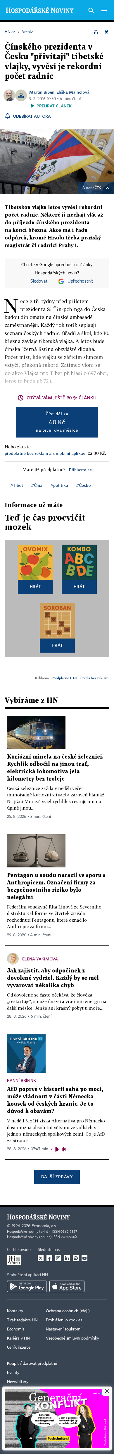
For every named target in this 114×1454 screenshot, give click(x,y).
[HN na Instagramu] (58, 1258)
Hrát (35, 586)
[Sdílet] (96, 32)
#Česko (83, 485)
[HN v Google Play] (26, 1286)
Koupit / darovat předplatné (32, 1364)
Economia (16, 1329)
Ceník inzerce (18, 1347)
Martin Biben (41, 91)
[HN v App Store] (66, 1286)
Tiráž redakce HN (22, 1320)
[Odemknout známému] (106, 32)
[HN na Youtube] (84, 1258)
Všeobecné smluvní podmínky (72, 1338)
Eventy (13, 1373)
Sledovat (39, 281)
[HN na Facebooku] (49, 1258)
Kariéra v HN (18, 1338)
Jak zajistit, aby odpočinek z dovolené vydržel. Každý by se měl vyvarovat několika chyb (53, 978)
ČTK (98, 188)
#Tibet (17, 485)
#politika (59, 485)
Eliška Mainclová (72, 91)
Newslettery (17, 1382)
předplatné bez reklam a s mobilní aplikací (46, 453)
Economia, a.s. (44, 1226)
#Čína (36, 485)
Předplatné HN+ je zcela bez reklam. (80, 678)
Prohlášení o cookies (64, 1320)
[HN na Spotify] (76, 1258)
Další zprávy (56, 1176)
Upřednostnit (80, 281)
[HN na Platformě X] (41, 1258)
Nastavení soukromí (63, 1329)
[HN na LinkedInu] (67, 1258)
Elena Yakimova (40, 958)
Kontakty (15, 1311)
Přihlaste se (80, 469)
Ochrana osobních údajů (68, 1311)
